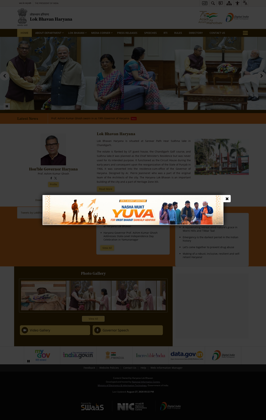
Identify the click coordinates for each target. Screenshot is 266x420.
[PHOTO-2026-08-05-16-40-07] (133, 196)
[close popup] (227, 198)
